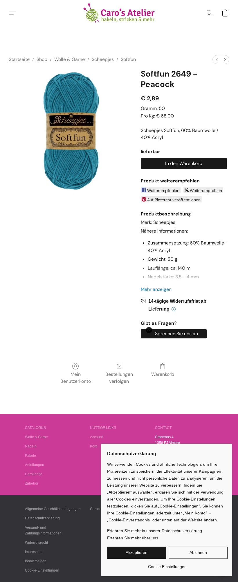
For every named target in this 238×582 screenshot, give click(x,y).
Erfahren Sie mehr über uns (132, 538)
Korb (94, 446)
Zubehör (31, 483)
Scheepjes (103, 59)
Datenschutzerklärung (42, 518)
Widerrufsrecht (36, 543)
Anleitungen (34, 465)
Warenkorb (162, 374)
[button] (119, 13)
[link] (167, 564)
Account (96, 437)
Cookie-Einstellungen (42, 570)
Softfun (128, 59)
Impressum (33, 552)
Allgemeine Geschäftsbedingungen (53, 509)
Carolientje (33, 474)
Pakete (30, 456)
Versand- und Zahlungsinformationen (43, 530)
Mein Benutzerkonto (75, 377)
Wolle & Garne (69, 59)
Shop (42, 59)
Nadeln (31, 446)
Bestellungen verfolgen (119, 377)
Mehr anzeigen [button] (156, 289)
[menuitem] (217, 59)
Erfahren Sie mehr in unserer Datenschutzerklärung (154, 530)
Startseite (19, 59)
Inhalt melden (35, 561)
